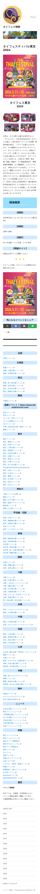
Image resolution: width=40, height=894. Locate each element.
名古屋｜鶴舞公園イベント (13, 553)
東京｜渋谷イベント (10, 470)
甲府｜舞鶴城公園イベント (13, 520)
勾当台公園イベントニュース (13, 709)
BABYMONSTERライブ (12, 778)
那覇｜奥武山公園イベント (13, 681)
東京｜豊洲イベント (10, 476)
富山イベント (8, 526)
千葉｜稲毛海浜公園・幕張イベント (16, 427)
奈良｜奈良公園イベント (12, 568)
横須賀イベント (9, 505)
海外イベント (8, 749)
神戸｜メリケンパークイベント (14, 609)
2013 (5, 819)
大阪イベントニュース (11, 726)
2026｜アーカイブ (10, 884)
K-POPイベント (9, 772)
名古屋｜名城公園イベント (13, 547)
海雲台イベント (9, 694)
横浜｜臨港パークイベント (13, 503)
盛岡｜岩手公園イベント (12, 386)
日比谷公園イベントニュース (13, 720)
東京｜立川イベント (10, 484)
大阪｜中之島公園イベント (13, 589)
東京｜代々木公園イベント (13, 464)
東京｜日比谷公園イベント (13, 453)
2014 (5, 824)
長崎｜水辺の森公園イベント (13, 663)
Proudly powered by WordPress (23, 890)
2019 (5, 849)
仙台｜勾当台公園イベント (13, 388)
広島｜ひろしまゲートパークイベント (17, 624)
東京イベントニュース (11, 712)
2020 (5, 854)
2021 (5, 859)
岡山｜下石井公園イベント (13, 622)
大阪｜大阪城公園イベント (13, 591)
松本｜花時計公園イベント (13, 523)
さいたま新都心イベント (12, 421)
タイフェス (7, 752)
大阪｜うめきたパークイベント (14, 583)
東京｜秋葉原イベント (11, 450)
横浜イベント (8, 497)
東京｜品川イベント (10, 482)
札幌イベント (8, 367)
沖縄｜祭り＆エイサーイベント (14, 676)
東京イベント (8, 439)
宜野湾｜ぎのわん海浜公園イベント (16, 684)
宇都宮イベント (9, 401)
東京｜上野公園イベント (12, 447)
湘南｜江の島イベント (11, 508)
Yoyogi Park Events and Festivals (15, 467)
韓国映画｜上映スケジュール (13, 769)
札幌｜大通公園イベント (12, 370)
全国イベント (8, 358)
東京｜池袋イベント (10, 456)
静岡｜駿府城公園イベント (13, 538)
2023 (5, 869)
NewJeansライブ (9, 775)
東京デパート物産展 (10, 741)
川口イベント (8, 424)
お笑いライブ (8, 761)
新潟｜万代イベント (10, 518)
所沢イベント (8, 415)
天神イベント (8, 658)
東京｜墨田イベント (10, 442)
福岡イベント (8, 655)
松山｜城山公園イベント (12, 640)
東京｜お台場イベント (11, 479)
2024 (5, 874)
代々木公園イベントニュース (13, 717)
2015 (5, 829)
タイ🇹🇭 (7, 332)
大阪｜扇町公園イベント (12, 586)
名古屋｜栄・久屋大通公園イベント (16, 550)
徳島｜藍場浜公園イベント (13, 637)
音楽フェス (7, 755)
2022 (5, 864)
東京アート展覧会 (9, 747)
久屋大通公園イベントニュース (14, 723)
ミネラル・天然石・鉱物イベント (15, 764)
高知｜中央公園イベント (12, 643)
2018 (5, 844)
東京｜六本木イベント (11, 473)
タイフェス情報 (11, 26)
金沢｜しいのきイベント (12, 529)
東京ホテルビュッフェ (11, 744)
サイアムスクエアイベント (13, 696)
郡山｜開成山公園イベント (13, 391)
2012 (5, 814)
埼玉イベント (8, 412)
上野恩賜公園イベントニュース (14, 714)
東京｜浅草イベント (10, 445)
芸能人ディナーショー (11, 758)
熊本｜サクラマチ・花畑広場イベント (17, 660)
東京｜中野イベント (10, 462)
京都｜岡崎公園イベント (12, 565)
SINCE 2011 (7, 809)
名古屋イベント (9, 544)
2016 (5, 834)
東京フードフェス (9, 735)
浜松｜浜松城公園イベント (13, 541)
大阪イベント (8, 577)
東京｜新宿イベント (10, 459)
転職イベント (8, 767)
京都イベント (8, 562)
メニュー (33, 17)
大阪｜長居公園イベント (12, 597)
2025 (5, 879)
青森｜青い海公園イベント (13, 383)
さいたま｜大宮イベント (12, 418)
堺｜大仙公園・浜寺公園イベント (15, 600)
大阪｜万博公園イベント (12, 580)
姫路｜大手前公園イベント (13, 612)
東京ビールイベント (10, 738)
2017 (5, 839)
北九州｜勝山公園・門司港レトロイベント (18, 652)
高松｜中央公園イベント (12, 634)
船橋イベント (8, 429)
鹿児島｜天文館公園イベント (13, 666)
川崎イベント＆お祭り (11, 494)
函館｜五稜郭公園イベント (13, 373)
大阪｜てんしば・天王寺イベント (15, 594)
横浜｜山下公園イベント (12, 500)
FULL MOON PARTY (10, 699)
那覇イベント (8, 678)
